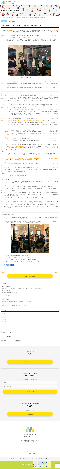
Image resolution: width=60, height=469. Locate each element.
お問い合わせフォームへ (30, 362)
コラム (3, 323)
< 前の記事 (3, 272)
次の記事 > (56, 272)
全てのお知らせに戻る (30, 276)
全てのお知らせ (7, 17)
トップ (2, 17)
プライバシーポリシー (44, 458)
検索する (18, 340)
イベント (3, 315)
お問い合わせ (34, 458)
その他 (3, 325)
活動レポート (4, 317)
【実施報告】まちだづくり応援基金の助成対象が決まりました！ (14, 305)
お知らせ (3, 313)
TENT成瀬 (8, 30)
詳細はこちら (30, 414)
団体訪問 (4, 321)
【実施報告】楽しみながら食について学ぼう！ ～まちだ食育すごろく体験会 (16, 301)
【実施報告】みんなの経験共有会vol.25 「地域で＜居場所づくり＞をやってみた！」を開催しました (21, 288)
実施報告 (4, 319)
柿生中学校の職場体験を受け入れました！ (9, 292)
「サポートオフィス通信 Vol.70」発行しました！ (11, 297)
